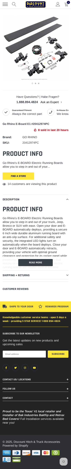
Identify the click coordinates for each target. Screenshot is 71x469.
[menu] (5, 4)
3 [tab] (38, 83)
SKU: (6, 142)
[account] (58, 4)
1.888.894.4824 (27, 102)
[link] (6, 367)
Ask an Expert (50, 102)
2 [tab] (35, 83)
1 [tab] (32, 83)
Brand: (7, 137)
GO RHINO (29, 137)
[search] (14, 4)
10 (9, 184)
